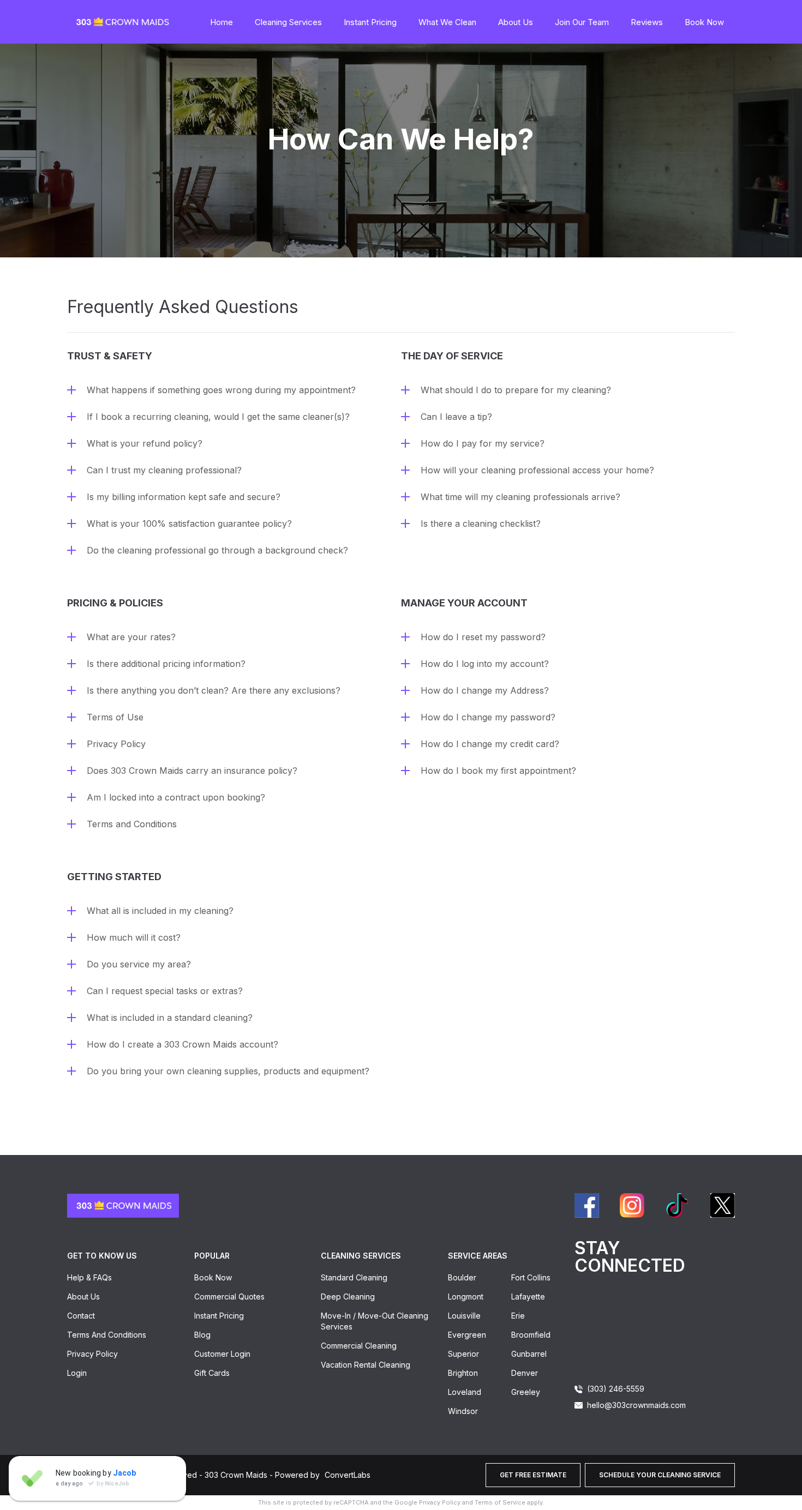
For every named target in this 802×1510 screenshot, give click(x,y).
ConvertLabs (347, 1474)
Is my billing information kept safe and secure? (183, 496)
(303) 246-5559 (615, 1388)
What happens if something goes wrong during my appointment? (221, 389)
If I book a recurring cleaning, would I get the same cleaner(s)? (218, 416)
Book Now (704, 22)
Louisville (464, 1315)
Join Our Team (582, 22)
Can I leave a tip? (456, 416)
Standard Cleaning (354, 1277)
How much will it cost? (134, 937)
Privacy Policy (116, 743)
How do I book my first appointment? (498, 770)
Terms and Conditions (132, 824)
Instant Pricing (370, 22)
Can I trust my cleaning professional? (164, 470)
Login (77, 1372)
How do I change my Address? (485, 690)
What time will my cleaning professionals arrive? (520, 496)
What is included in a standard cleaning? (170, 1017)
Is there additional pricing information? (166, 663)
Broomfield (530, 1334)
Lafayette (528, 1296)
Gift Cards (212, 1372)
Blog (202, 1334)
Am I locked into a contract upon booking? (176, 797)
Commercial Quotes (229, 1296)
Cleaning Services (288, 22)
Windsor (463, 1411)
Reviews (647, 22)
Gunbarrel (529, 1353)
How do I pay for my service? (482, 443)
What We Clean (447, 22)
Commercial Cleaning (359, 1345)
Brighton (463, 1372)
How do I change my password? (488, 717)
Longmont (465, 1296)
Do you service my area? (139, 964)
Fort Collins (530, 1277)
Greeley (525, 1392)
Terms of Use (115, 717)
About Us (515, 22)
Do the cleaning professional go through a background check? (217, 550)
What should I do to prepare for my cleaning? (516, 389)
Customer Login (222, 1353)
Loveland (464, 1392)
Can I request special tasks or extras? (165, 990)
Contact (81, 1315)
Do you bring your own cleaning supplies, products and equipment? (228, 1071)
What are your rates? (131, 636)
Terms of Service (500, 1502)
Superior (463, 1353)
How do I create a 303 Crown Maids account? (182, 1044)
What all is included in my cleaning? (160, 910)
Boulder (462, 1277)
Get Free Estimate (533, 1475)
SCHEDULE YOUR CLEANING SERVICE (660, 1475)
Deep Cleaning (348, 1296)
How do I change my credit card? (490, 743)
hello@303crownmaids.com (636, 1405)
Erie (518, 1315)
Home (221, 22)
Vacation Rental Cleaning (365, 1364)
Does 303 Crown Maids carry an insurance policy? (192, 770)
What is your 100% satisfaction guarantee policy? (189, 523)
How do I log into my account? (485, 663)
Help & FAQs (89, 1277)
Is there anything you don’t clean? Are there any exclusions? (213, 690)
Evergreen (467, 1334)
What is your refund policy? (144, 443)
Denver (524, 1372)
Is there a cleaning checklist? (481, 523)
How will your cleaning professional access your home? (537, 470)
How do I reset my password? (483, 636)
